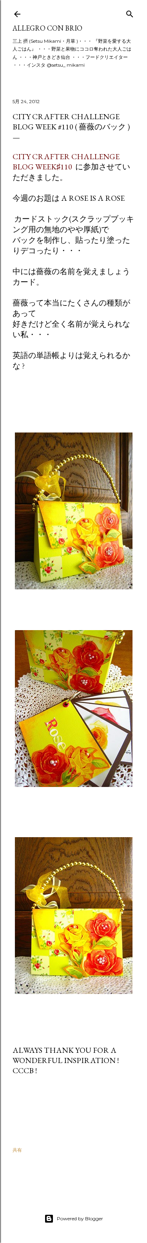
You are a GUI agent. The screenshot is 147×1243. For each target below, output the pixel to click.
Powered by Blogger (80, 1218)
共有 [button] (17, 1150)
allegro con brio (47, 28)
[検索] (129, 12)
